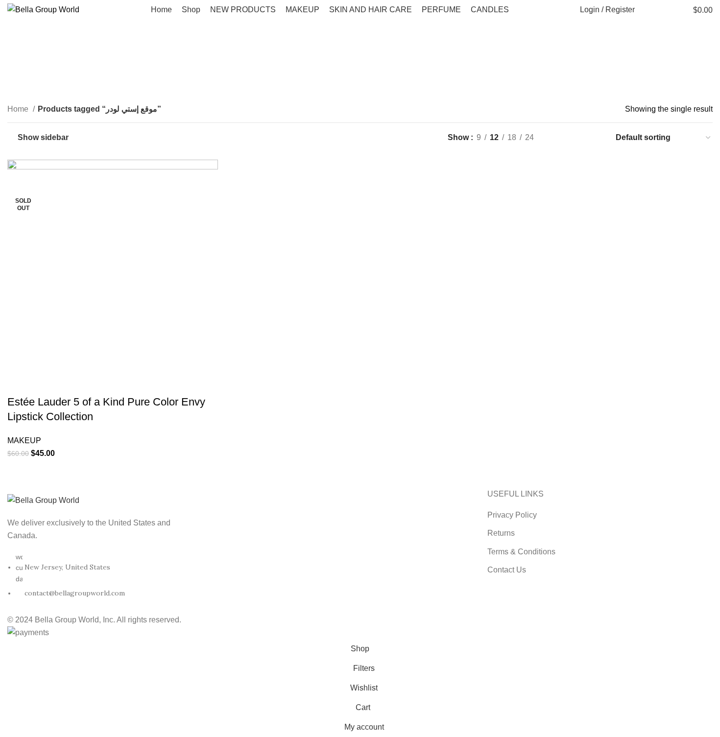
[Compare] (72, 382)
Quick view (46, 382)
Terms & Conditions (521, 551)
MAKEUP (24, 440)
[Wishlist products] (664, 10)
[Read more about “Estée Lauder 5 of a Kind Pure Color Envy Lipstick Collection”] (19, 382)
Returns (501, 533)
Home (18, 109)
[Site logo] (43, 9)
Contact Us (506, 570)
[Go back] (302, 54)
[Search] (647, 10)
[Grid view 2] (557, 138)
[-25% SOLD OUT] (112, 264)
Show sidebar (43, 137)
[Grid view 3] (576, 138)
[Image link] (43, 500)
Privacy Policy (512, 515)
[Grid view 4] (594, 138)
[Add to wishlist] (99, 382)
